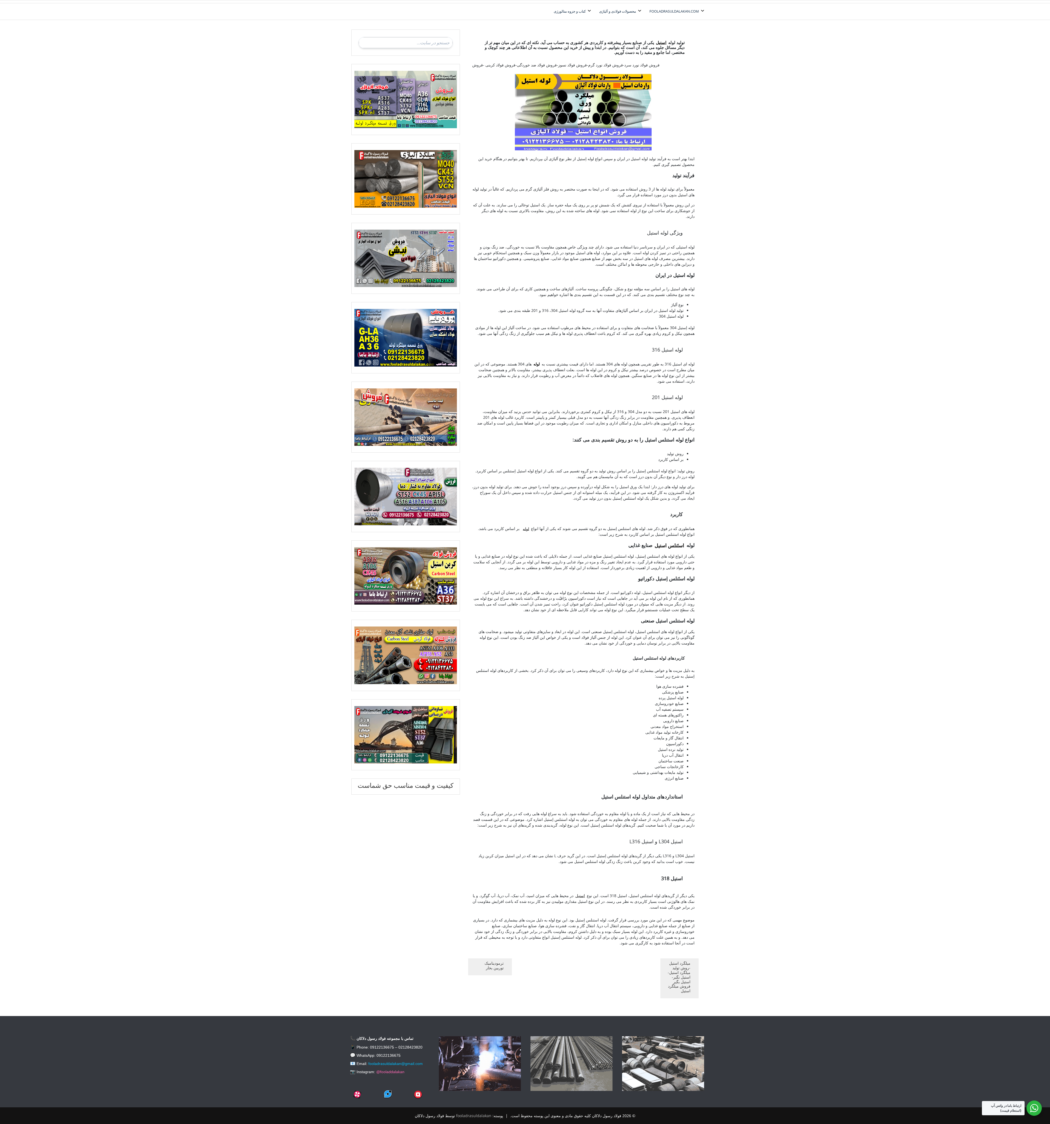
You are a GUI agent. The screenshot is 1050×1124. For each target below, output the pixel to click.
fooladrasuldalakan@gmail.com (395, 1063)
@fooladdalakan (390, 1072)
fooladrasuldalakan (473, 1115)
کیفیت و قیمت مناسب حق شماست (405, 785)
